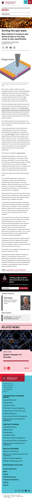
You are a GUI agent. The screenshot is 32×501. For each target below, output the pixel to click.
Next (8, 368)
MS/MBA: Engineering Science (12, 461)
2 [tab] (26, 368)
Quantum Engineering (20, 270)
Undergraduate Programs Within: (13, 396)
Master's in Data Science (11, 451)
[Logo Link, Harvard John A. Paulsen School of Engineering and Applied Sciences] (9, 3)
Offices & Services (9, 477)
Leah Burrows (7, 42)
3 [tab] (28, 368)
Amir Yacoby (10, 134)
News (5, 471)
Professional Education (12, 465)
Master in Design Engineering (12, 458)
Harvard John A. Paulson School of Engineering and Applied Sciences (13, 378)
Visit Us (5, 482)
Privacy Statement (8, 497)
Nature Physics (21, 153)
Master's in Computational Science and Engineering (15, 454)
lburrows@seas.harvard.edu (11, 318)
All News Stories (6, 14)
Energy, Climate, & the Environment (14, 411)
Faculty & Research (10, 469)
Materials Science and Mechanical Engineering (14, 419)
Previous (4, 368)
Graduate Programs (11, 424)
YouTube (26, 490)
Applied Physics (11, 270)
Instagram (22, 490)
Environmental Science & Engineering (15, 416)
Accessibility (13, 496)
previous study (5, 108)
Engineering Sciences (10, 413)
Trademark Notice (6, 496)
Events (5, 474)
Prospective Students (10, 479)
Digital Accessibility (19, 496)
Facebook (16, 490)
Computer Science (9, 405)
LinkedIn (29, 490)
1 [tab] (25, 368)
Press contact (15, 42)
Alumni (5, 485)
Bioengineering (8, 402)
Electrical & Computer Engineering (14, 408)
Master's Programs (11, 448)
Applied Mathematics (10, 400)
